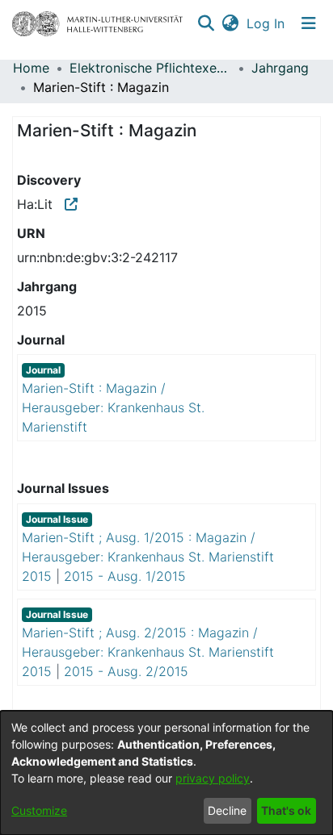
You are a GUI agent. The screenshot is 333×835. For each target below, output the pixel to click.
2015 (37, 576)
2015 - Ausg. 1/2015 (125, 576)
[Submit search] (206, 23)
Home (31, 68)
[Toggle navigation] (309, 23)
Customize (39, 810)
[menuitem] (230, 23)
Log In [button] (266, 23)
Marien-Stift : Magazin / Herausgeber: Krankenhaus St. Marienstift (113, 407)
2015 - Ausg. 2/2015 (126, 671)
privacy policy (212, 778)
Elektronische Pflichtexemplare (150, 68)
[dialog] (166, 773)
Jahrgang (280, 68)
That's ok (286, 810)
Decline (227, 810)
